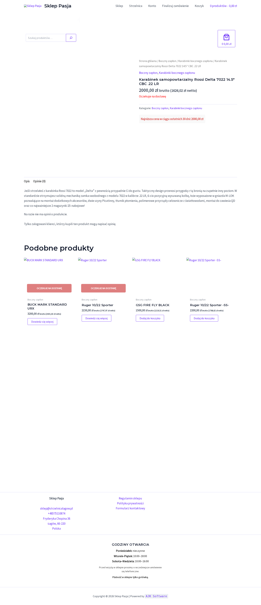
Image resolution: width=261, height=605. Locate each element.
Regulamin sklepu (130, 498)
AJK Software (156, 596)
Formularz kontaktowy (130, 508)
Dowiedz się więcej (42, 321)
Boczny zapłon (167, 61)
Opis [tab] (27, 181)
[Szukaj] (71, 38)
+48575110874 (56, 513)
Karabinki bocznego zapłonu (195, 61)
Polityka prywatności (130, 503)
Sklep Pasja (57, 6)
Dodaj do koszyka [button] (150, 318)
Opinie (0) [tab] (39, 181)
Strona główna (148, 61)
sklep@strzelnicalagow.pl (56, 508)
